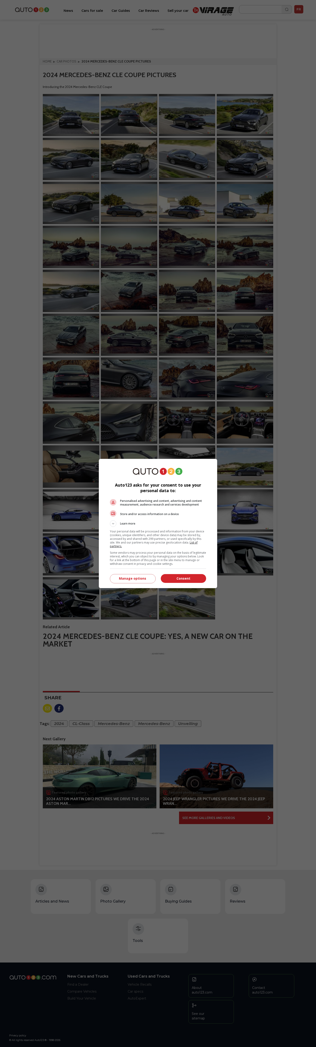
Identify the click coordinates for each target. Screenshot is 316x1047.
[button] (158, 523)
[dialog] (158, 523)
